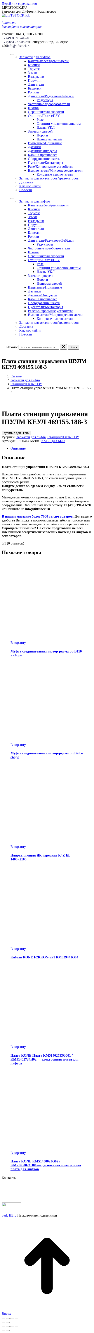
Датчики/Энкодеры (42, 151)
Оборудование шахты (44, 159)
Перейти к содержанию (19, 3)
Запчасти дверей (40, 131)
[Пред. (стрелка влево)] (3, 1322)
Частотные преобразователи (49, 104)
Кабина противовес (42, 155)
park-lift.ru (9, 1215)
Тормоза (34, 69)
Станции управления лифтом (59, 123)
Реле (40, 119)
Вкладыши (36, 76)
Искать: (12, 347)
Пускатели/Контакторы (45, 162)
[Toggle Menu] (12, 54)
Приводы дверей (49, 139)
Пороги (42, 135)
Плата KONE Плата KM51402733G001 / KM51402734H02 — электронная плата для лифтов (44, 1059)
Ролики (33, 92)
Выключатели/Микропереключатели (55, 170)
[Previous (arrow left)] (3, 1330)
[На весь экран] (12, 1318)
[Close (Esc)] (3, 1326)
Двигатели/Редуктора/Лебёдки (51, 96)
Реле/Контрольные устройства (50, 166)
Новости (25, 190)
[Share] (8, 1326)
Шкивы (33, 108)
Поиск (73, 347)
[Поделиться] (8, 1318)
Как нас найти (30, 186)
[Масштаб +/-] (16, 1318)
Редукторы (45, 100)
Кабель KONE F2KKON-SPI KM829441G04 (44, 957)
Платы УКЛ (46, 127)
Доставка (26, 182)
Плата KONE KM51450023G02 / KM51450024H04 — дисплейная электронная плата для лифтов (45, 1165)
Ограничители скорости (46, 112)
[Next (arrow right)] (8, 1330)
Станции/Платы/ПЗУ (44, 116)
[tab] (51, 448)
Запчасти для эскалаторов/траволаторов (49, 178)
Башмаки (35, 88)
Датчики (34, 147)
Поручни (35, 80)
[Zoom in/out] (16, 1326)
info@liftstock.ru (18, 46)
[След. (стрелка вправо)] (8, 1322)
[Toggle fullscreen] (12, 1326)
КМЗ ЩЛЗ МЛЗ (53, 441)
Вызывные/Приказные (45, 143)
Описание (18, 448)
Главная (16, 376)
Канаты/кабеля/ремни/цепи (48, 61)
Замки (32, 73)
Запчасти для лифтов (34, 57)
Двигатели (36, 84)
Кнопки (34, 65)
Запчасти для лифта (25, 380)
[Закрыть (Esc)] (3, 1318)
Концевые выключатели (55, 174)
